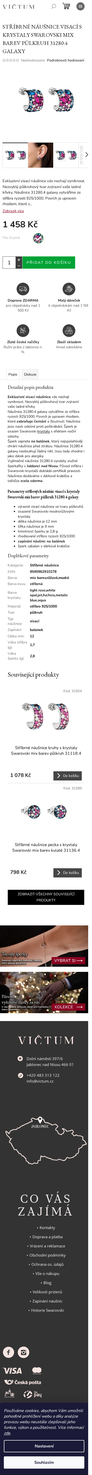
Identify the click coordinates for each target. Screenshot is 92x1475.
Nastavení (44, 1446)
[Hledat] (54, 6)
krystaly (43, 431)
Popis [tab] (12, 374)
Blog (47, 1282)
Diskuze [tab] (30, 374)
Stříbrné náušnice (44, 565)
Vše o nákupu (47, 1273)
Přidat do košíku (49, 262)
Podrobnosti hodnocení (65, 60)
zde (7, 1433)
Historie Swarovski (47, 1310)
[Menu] (80, 6)
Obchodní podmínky (47, 1255)
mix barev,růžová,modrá (49, 577)
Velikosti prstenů (47, 1291)
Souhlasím (44, 1462)
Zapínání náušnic (47, 1301)
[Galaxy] (38, 238)
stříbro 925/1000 (43, 606)
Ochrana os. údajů (47, 1264)
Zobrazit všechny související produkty (46, 897)
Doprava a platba (47, 1236)
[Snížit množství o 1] (19, 265)
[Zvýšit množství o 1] (19, 260)
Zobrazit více (13, 211)
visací (34, 621)
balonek (36, 629)
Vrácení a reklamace (47, 1245)
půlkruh (36, 612)
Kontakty (47, 1227)
